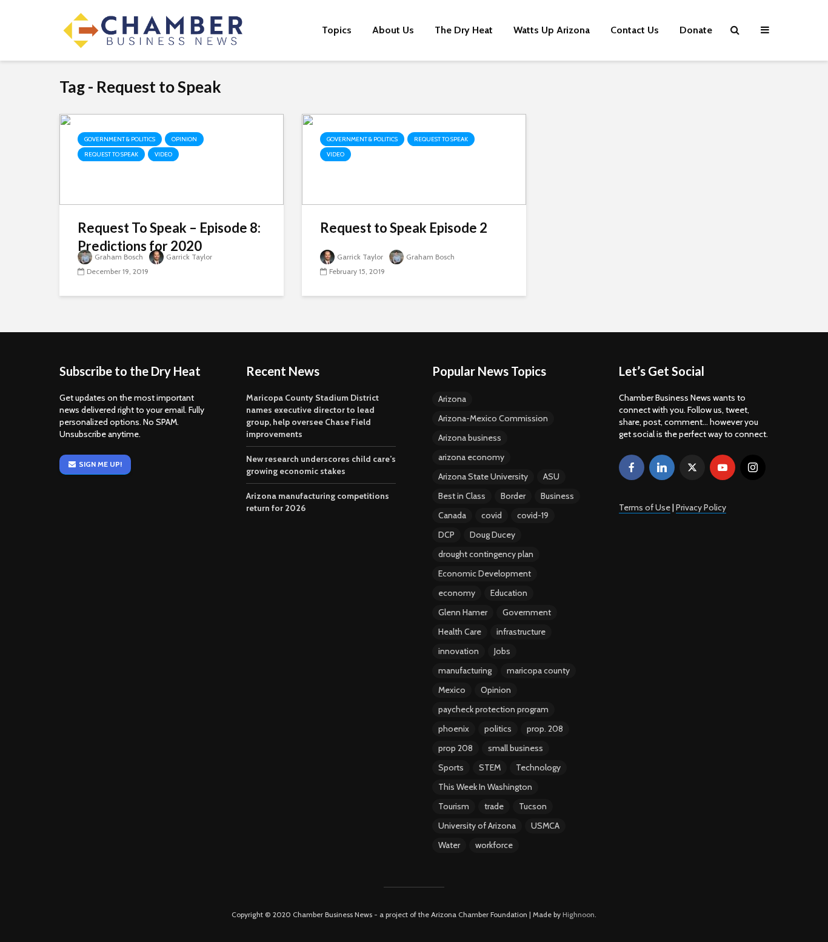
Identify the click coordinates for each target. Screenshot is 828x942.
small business (515, 748)
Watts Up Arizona (551, 30)
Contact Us (634, 30)
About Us (393, 30)
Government (526, 612)
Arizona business (469, 437)
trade (494, 806)
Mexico (452, 689)
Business (557, 495)
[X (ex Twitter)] (692, 467)
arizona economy (471, 457)
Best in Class (462, 495)
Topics (337, 30)
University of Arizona (477, 825)
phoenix (453, 728)
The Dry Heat (464, 30)
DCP (446, 534)
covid (491, 515)
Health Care (459, 631)
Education (508, 592)
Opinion (184, 139)
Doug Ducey (492, 534)
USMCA (545, 825)
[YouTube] (722, 467)
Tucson (533, 806)
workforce (494, 845)
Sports (451, 767)
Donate (695, 30)
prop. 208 (545, 728)
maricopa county (538, 670)
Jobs (502, 651)
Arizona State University (483, 476)
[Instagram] (753, 467)
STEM (490, 767)
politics (498, 728)
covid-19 (533, 515)
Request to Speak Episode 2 (403, 227)
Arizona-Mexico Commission (493, 418)
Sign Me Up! (100, 464)
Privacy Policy (701, 507)
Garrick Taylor (189, 256)
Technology (538, 767)
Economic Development (484, 573)
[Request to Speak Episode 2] (414, 158)
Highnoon (579, 914)
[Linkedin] (662, 467)
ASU (551, 476)
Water (449, 845)
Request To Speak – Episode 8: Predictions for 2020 (169, 236)
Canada (452, 515)
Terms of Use (644, 507)
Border (513, 495)
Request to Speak (111, 154)
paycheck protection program (493, 709)
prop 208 (455, 748)
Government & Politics (119, 139)
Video (163, 154)
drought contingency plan (485, 554)
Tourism (453, 806)
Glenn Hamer (462, 612)
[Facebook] (631, 467)
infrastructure (521, 631)
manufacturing (465, 670)
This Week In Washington (485, 786)
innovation (458, 651)
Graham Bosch (119, 256)
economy (456, 592)
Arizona (452, 398)
